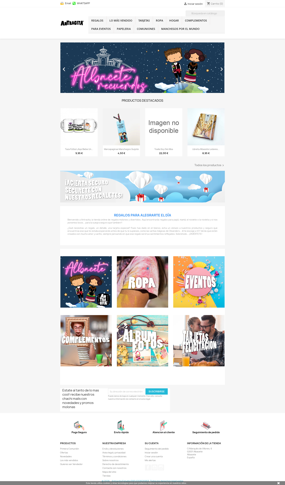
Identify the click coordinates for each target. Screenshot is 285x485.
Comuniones (146, 29)
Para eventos (101, 29)
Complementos (196, 20)
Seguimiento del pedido (157, 448)
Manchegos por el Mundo (180, 29)
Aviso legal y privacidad (113, 452)
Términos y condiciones (114, 456)
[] (224, 15)
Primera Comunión (69, 448)
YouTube (154, 467)
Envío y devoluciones (113, 448)
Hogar (174, 20)
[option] (142, 67)
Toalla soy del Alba (163, 149)
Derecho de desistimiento (115, 464)
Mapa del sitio (109, 471)
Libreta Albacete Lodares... (206, 149)
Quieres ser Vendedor (71, 464)
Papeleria (124, 29)
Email (68, 3)
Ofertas (64, 452)
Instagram (161, 467)
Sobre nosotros (110, 460)
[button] (72, 67)
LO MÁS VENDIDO (120, 20)
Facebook (148, 467)
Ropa (159, 20)
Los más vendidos (69, 460)
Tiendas (106, 475)
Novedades (66, 456)
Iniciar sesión (151, 452)
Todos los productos (209, 165)
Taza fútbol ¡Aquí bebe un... (79, 149)
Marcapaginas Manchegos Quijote (121, 149)
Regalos (97, 20)
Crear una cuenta (154, 456)
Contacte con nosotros (114, 468)
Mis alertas (150, 460)
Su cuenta (152, 443)
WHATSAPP (83, 3)
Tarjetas (144, 20)
